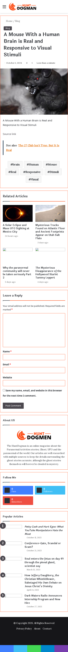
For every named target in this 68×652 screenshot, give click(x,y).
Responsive (32, 172)
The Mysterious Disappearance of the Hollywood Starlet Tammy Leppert (48, 273)
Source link (9, 134)
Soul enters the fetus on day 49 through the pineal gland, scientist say (44, 562)
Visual (35, 179)
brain (16, 164)
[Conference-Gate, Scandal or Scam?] (12, 548)
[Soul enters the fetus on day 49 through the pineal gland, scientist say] (12, 563)
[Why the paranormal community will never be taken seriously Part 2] (18, 256)
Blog (17, 21)
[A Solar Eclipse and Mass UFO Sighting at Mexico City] (18, 213)
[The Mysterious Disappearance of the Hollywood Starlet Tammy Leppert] (50, 256)
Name (7, 351)
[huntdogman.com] (23, 6)
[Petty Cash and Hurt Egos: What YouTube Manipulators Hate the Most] (12, 531)
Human (34, 164)
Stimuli (54, 172)
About (37, 628)
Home (9, 21)
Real (13, 172)
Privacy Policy (24, 628)
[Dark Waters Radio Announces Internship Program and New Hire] (12, 600)
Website (7, 377)
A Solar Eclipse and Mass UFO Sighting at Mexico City (16, 228)
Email (7, 364)
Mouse (52, 164)
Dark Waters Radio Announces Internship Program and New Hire (43, 599)
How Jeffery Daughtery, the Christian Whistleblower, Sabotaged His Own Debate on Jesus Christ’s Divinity (43, 581)
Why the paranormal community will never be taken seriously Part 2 (17, 273)
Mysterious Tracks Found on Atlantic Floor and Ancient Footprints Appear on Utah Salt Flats (50, 231)
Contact (47, 628)
